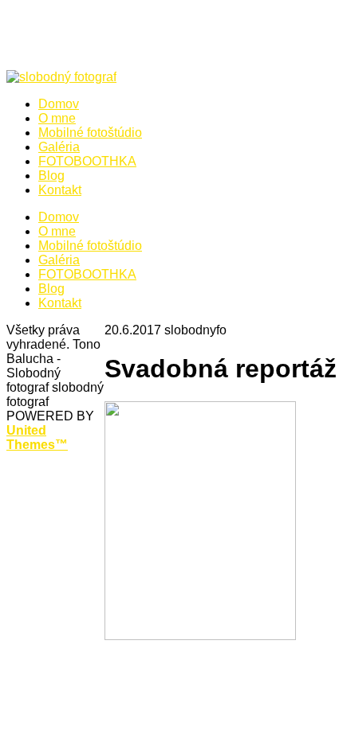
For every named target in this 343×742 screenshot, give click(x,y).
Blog (51, 288)
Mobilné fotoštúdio (90, 245)
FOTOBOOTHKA (87, 274)
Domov (58, 217)
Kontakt (59, 303)
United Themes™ (37, 437)
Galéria (59, 260)
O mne (57, 231)
